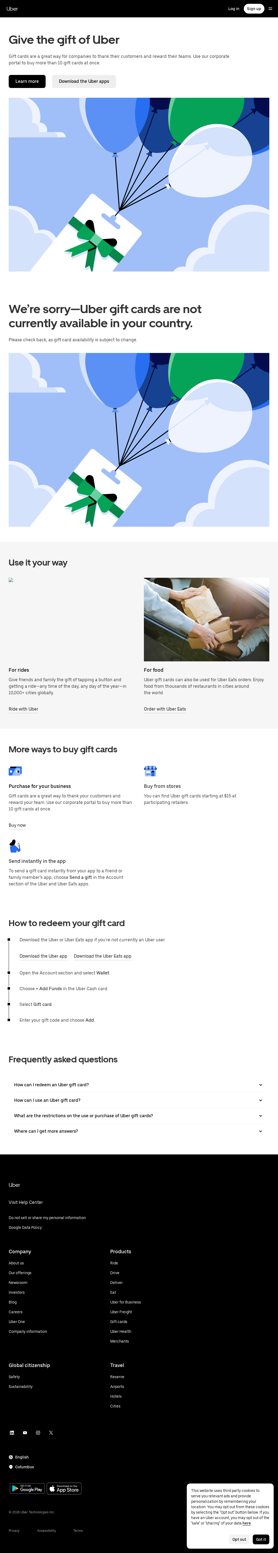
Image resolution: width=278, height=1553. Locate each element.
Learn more (27, 81)
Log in (233, 9)
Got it (261, 1539)
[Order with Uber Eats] (206, 619)
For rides (19, 670)
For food (153, 670)
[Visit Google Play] (27, 1489)
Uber (12, 8)
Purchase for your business (40, 786)
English (22, 1457)
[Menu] (270, 9)
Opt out (239, 1539)
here (246, 1523)
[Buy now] (15, 771)
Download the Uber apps (84, 81)
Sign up (254, 9)
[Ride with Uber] (71, 619)
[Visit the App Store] (64, 1489)
